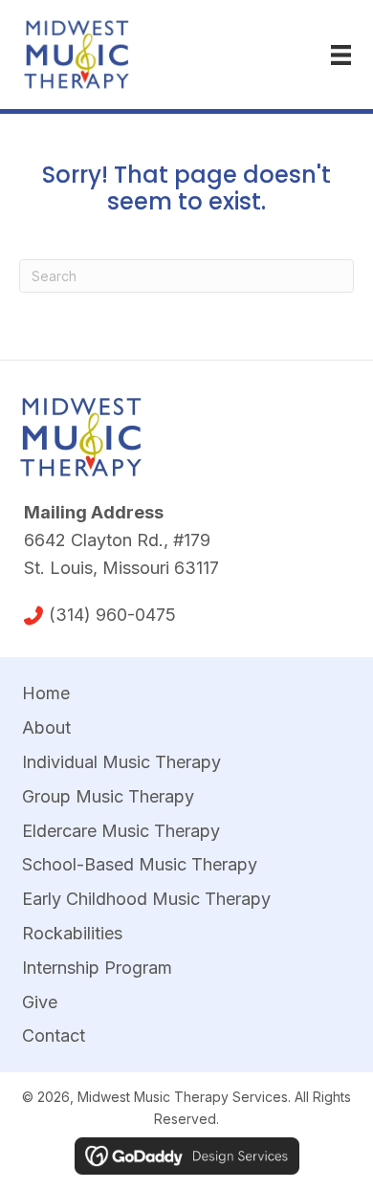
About (46, 727)
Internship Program (97, 968)
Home (46, 693)
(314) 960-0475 (112, 615)
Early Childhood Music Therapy (146, 899)
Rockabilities (72, 933)
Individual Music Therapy (121, 762)
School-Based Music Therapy (139, 864)
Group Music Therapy (108, 796)
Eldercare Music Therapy (121, 831)
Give (39, 1002)
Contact (53, 1035)
